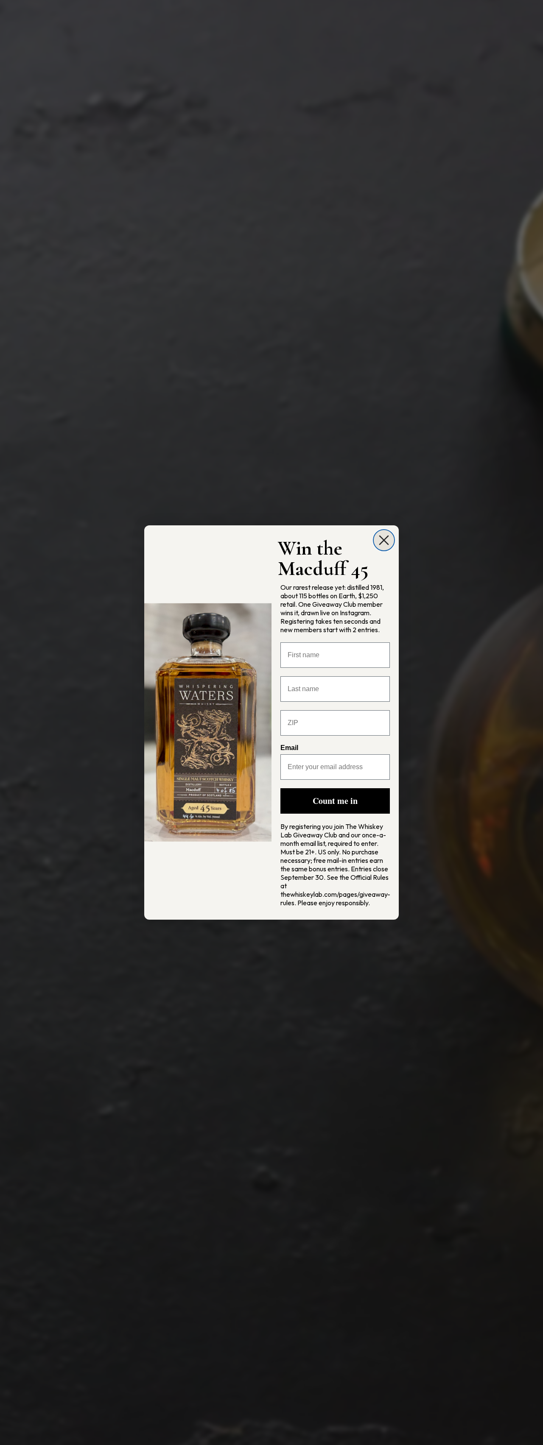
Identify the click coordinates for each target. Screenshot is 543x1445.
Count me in (335, 801)
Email (289, 747)
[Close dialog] (384, 540)
